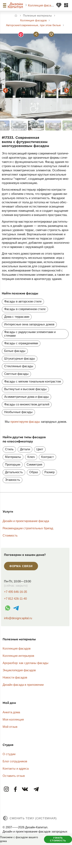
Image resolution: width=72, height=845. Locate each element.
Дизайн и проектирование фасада (26, 521)
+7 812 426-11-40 (15, 598)
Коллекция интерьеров (18, 655)
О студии (9, 754)
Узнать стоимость (58, 839)
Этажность (12, 479)
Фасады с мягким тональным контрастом (32, 381)
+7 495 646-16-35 (15, 591)
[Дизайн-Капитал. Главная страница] (16, 5)
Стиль (9, 449)
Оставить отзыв (14, 775)
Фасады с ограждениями (21, 343)
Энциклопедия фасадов (19, 670)
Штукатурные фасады (19, 358)
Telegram (36, 789)
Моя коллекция (13, 719)
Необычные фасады (18, 412)
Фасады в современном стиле (25, 309)
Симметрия (34, 464)
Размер (49, 472)
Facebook (15, 789)
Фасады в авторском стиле (23, 301)
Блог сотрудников (15, 761)
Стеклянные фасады (18, 366)
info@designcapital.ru (18, 618)
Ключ (31, 456)
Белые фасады (14, 351)
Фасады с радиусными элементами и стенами (30, 333)
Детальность (14, 472)
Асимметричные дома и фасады (26, 396)
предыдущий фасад (5, 90)
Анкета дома (11, 712)
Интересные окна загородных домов (29, 324)
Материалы (13, 456)
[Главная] (16, 15)
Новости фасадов (15, 677)
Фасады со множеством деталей (26, 404)
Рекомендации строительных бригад (28, 528)
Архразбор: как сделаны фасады (25, 663)
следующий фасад (67, 90)
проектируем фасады (25, 421)
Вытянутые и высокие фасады (25, 389)
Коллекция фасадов (42, 5)
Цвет (39, 449)
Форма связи (21, 566)
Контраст (47, 456)
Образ (33, 472)
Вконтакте (25, 789)
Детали (25, 449)
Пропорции (12, 464)
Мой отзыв (10, 726)
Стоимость (10, 535)
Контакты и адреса (16, 768)
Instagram (7, 789)
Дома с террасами (16, 316)
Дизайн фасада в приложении (23, 684)
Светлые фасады (16, 373)
